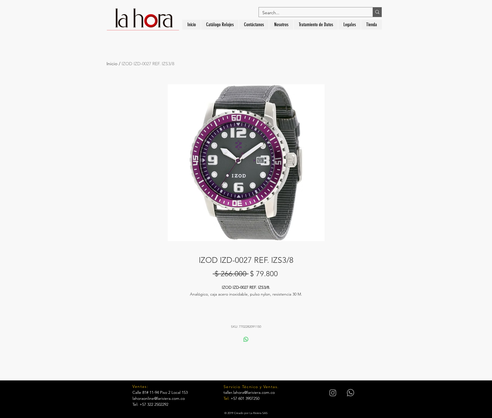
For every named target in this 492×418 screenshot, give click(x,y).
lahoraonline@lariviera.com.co (158, 398)
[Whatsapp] (350, 392)
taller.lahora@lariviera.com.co (249, 392)
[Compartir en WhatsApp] (246, 339)
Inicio (112, 63)
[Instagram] (332, 392)
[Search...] (377, 12)
